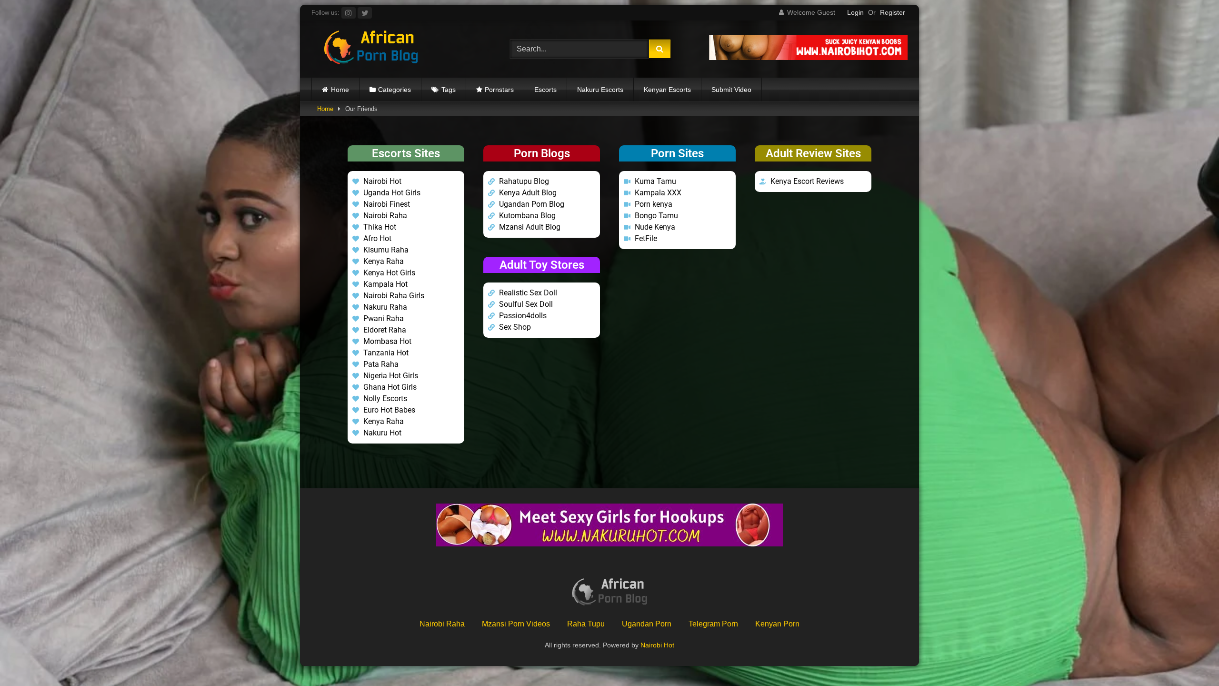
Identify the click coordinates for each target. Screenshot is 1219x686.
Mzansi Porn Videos (516, 624)
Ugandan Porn (646, 624)
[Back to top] (1189, 657)
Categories (394, 89)
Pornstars (499, 89)
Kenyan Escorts (667, 89)
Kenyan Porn (777, 624)
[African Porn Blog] (370, 49)
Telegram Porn (713, 624)
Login (855, 12)
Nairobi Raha (442, 624)
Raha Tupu (586, 624)
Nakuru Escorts (600, 89)
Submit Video (731, 89)
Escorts (545, 89)
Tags (448, 89)
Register (892, 12)
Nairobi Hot (657, 645)
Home (340, 89)
